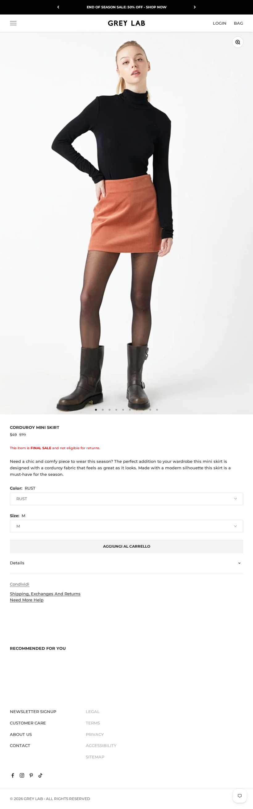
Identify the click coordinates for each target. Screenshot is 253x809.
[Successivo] (195, 7)
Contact (20, 745)
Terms (93, 722)
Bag (238, 22)
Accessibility (101, 745)
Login (219, 22)
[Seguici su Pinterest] (31, 775)
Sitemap (95, 756)
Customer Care (28, 722)
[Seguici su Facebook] (12, 775)
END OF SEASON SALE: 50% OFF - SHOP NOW (127, 7)
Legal (93, 711)
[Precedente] (58, 7)
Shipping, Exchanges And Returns (45, 593)
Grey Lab (33, 798)
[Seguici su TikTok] (40, 775)
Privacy (95, 734)
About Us (21, 734)
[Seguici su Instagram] (22, 775)
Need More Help (27, 599)
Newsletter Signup (33, 711)
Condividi (19, 584)
